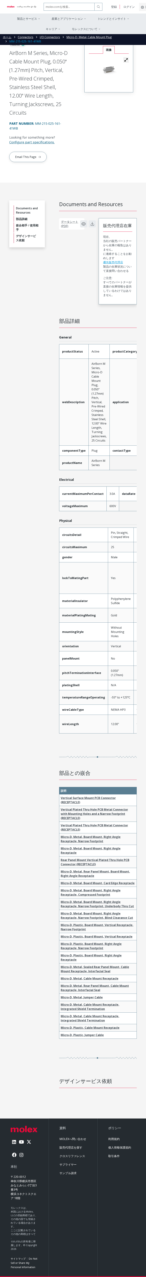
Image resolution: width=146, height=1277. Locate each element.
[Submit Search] (98, 7)
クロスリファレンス (72, 1156)
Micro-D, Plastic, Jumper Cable (82, 1035)
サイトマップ (18, 1258)
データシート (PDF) (69, 224)
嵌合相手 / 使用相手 (27, 227)
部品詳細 (21, 219)
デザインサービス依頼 (26, 238)
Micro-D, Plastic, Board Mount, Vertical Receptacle (96, 937)
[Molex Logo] (21, 7)
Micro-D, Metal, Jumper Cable (82, 997)
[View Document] (83, 223)
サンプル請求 (68, 1173)
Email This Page (25, 157)
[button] (126, 59)
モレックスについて (84, 29)
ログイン (129, 7)
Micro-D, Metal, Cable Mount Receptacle (89, 978)
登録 (114, 7)
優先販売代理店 (113, 262)
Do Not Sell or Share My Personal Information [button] (24, 1263)
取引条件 (114, 1156)
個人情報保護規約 (119, 1147)
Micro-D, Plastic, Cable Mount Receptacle (90, 1028)
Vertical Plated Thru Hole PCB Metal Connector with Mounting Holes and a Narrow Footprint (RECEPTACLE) (94, 814)
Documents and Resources (27, 210)
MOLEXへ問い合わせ (72, 1139)
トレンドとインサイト (112, 19)
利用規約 (114, 1139)
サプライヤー (68, 1164)
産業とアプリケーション (67, 19)
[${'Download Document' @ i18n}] (92, 223)
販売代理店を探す (70, 1147)
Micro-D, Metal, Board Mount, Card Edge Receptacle (98, 883)
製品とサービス (27, 19)
